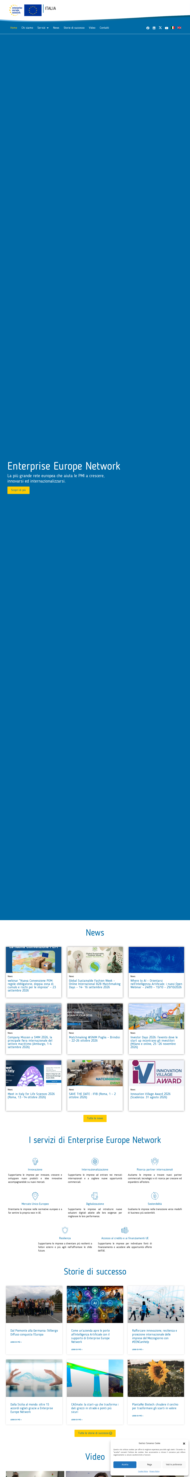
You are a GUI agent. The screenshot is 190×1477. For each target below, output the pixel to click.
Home (13, 27)
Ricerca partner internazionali (155, 1169)
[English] (179, 28)
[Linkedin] (154, 28)
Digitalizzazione (95, 1204)
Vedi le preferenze (174, 1465)
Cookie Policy (143, 1471)
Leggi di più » (16, 1342)
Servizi (41, 27)
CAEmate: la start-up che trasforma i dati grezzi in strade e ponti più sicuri (94, 1408)
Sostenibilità (155, 1204)
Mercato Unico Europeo (35, 1204)
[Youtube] (166, 28)
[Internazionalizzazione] (95, 1161)
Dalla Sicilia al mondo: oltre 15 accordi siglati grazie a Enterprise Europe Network (31, 1408)
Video (92, 27)
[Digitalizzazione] (95, 1196)
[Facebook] (147, 28)
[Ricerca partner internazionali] (155, 1161)
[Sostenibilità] (155, 1196)
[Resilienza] (65, 1230)
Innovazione (35, 1169)
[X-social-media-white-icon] (160, 27)
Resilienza (65, 1238)
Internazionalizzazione (95, 1169)
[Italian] (173, 28)
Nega (149, 1465)
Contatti (104, 27)
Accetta (125, 1465)
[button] (184, 1443)
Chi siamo (27, 27)
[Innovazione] (35, 1161)
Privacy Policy (154, 1471)
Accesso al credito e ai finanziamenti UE (125, 1238)
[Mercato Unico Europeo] (35, 1196)
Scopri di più (18, 490)
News (56, 27)
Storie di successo (74, 27)
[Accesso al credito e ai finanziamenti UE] (125, 1230)
